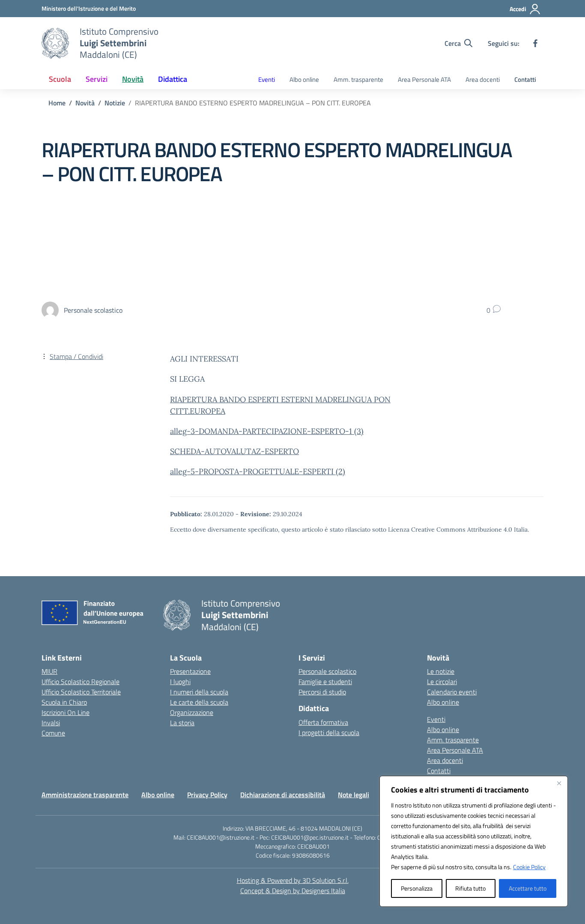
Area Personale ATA (424, 79)
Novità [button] (132, 79)
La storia (182, 723)
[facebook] (535, 43)
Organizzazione (191, 712)
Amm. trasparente (358, 79)
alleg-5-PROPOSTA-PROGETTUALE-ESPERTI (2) (257, 471)
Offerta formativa (323, 722)
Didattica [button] (172, 79)
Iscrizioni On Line (66, 712)
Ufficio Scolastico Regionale (80, 681)
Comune (53, 733)
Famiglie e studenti (325, 681)
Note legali (353, 794)
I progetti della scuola (328, 732)
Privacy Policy (207, 794)
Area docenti (483, 79)
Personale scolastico (327, 671)
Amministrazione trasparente (85, 794)
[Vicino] (559, 783)
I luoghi (180, 681)
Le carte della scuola (199, 702)
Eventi (266, 79)
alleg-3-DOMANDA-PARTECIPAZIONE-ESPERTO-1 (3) (267, 431)
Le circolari (442, 681)
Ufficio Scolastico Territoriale (81, 692)
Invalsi (51, 723)
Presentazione (190, 671)
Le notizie (440, 671)
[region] (473, 841)
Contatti (525, 79)
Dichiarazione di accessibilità (282, 794)
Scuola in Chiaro (64, 702)
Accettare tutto (527, 888)
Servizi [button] (96, 79)
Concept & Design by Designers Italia (292, 890)
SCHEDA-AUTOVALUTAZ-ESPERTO (234, 451)
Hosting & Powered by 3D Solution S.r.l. (293, 880)
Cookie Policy (529, 866)
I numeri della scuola (199, 692)
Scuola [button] (60, 79)
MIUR (49, 671)
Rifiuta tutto (470, 888)
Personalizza (417, 888)
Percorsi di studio (322, 692)
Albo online (304, 79)
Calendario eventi (452, 692)
